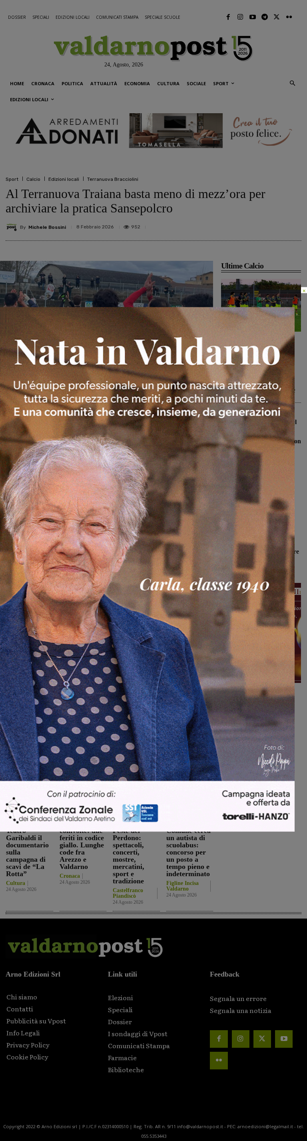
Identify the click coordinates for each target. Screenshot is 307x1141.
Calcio (33, 179)
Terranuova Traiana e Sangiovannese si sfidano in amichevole (271, 490)
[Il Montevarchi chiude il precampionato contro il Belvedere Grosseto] (232, 532)
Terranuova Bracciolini (112, 179)
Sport (12, 179)
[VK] (256, 226)
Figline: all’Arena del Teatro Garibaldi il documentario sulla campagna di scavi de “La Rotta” (27, 845)
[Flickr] (289, 17)
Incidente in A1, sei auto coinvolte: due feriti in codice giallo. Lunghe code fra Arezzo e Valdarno (82, 841)
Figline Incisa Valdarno (182, 886)
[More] (293, 226)
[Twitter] (277, 17)
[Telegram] (265, 17)
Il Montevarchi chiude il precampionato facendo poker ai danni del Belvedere (258, 370)
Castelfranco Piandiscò (128, 893)
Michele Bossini (47, 227)
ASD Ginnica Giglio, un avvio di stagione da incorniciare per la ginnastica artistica (173, 729)
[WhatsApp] (274, 226)
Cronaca (70, 876)
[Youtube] (252, 17)
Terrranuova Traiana (97, 660)
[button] (292, 84)
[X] (219, 226)
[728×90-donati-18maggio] (153, 130)
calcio (40, 660)
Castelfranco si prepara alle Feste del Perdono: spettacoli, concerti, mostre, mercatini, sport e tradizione (136, 848)
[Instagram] (240, 17)
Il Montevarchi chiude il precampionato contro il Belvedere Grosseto (273, 545)
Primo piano (236, 340)
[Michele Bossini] (13, 227)
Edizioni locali (63, 179)
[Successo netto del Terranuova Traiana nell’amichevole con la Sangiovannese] (232, 422)
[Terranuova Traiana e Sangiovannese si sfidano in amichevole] (232, 477)
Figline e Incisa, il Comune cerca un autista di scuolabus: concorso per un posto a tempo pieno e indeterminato (188, 845)
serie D (61, 660)
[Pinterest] (237, 226)
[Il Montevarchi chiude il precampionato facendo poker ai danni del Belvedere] (261, 305)
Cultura (15, 883)
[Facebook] (228, 17)
